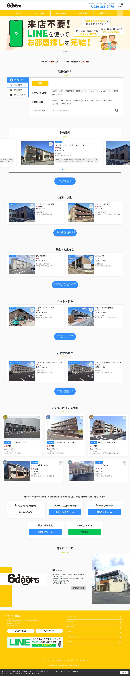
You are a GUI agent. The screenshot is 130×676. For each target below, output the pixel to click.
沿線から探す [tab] (18, 85)
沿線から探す (61, 13)
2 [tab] (66, 51)
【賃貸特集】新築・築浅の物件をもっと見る (65, 232)
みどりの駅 (54, 104)
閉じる (124, 672)
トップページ (71, 617)
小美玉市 (115, 91)
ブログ (69, 632)
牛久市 (84, 91)
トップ (18, 13)
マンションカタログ (48, 660)
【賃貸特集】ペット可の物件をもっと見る (65, 336)
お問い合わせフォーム (65, 512)
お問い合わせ (104, 13)
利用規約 (59, 660)
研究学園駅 (76, 100)
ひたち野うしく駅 (88, 100)
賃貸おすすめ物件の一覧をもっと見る (65, 391)
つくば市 (54, 91)
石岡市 (78, 91)
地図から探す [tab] (18, 90)
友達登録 (84, 532)
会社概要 (83, 13)
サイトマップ (85, 660)
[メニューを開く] (120, 13)
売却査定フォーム (45, 532)
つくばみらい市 (105, 91)
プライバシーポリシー (71, 660)
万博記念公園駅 (107, 100)
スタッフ (70, 622)
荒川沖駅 (54, 100)
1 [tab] (63, 51)
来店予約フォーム (104, 512)
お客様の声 (70, 627)
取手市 (60, 94)
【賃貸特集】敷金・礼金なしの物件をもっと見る (65, 284)
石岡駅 (63, 104)
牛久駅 (69, 104)
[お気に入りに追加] (51, 144)
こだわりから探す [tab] (19, 95)
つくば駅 (68, 100)
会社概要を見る (78, 588)
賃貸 (40, 83)
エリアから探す (39, 13)
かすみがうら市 (94, 91)
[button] (62, 169)
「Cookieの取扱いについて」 (21, 673)
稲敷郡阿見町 (69, 91)
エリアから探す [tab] (19, 80)
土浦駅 (61, 100)
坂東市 (53, 94)
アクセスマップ (72, 637)
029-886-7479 (25, 512)
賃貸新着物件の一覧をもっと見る (65, 181)
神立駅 (98, 100)
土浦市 (61, 91)
